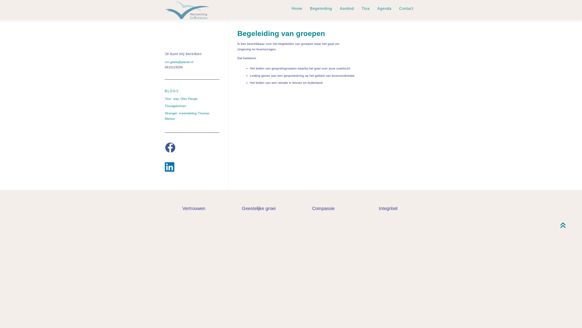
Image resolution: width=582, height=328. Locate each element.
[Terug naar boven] (563, 226)
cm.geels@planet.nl (179, 62)
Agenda (384, 8)
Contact (406, 8)
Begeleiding (321, 8)
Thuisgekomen (175, 106)
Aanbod (347, 8)
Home (297, 8)
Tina (366, 8)
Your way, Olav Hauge (181, 98)
